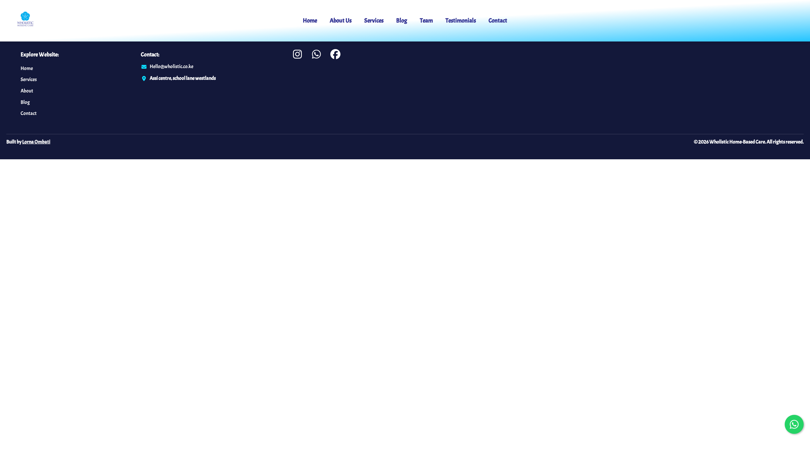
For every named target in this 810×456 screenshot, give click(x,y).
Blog (401, 20)
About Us (341, 20)
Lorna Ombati (36, 142)
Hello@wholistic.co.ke (171, 66)
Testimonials (461, 20)
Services (373, 20)
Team (426, 20)
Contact (498, 20)
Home (310, 20)
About (27, 91)
